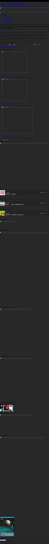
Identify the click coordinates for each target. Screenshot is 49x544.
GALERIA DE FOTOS (7, 18)
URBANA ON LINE (5, 21)
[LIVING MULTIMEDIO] (24, 11)
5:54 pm (3, 134)
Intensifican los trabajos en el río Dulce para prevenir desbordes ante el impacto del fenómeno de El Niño (18, 5)
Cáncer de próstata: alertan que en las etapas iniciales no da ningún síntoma (11, 46)
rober (6, 30)
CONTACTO (6, 19)
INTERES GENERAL (7, 16)
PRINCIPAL (4, 14)
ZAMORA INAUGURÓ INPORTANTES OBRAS (8, 47)
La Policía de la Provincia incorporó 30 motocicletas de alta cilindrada (12, 4)
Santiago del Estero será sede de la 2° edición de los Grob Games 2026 (12, 2)
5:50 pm (3, 74)
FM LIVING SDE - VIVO (6, 20)
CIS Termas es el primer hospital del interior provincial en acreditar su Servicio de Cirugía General (17, 3)
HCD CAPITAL (6, 17)
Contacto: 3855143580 (3, 543)
